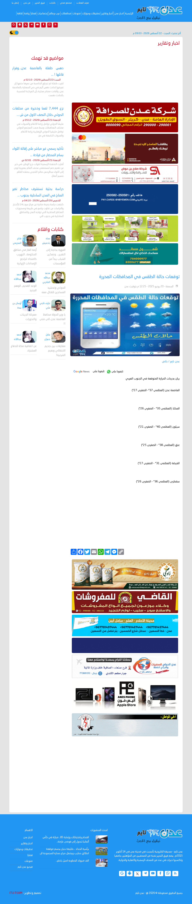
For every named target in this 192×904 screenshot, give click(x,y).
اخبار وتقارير (27, 843)
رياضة (27, 13)
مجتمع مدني (66, 3)
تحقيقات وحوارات (91, 13)
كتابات (52, 3)
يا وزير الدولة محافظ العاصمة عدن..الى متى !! (52, 319)
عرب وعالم (54, 13)
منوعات (77, 13)
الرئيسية (129, 13)
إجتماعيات (43, 13)
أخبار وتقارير (107, 13)
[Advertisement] (125, 73)
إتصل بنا (15, 3)
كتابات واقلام (51, 229)
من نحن (26, 3)
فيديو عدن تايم (25, 867)
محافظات (66, 13)
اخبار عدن (119, 13)
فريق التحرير (40, 3)
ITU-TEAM (15, 893)
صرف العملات (82, 3)
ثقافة (20, 13)
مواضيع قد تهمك (47, 58)
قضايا (33, 13)
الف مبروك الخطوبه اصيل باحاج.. (72, 860)
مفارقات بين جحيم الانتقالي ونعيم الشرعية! (55, 351)
